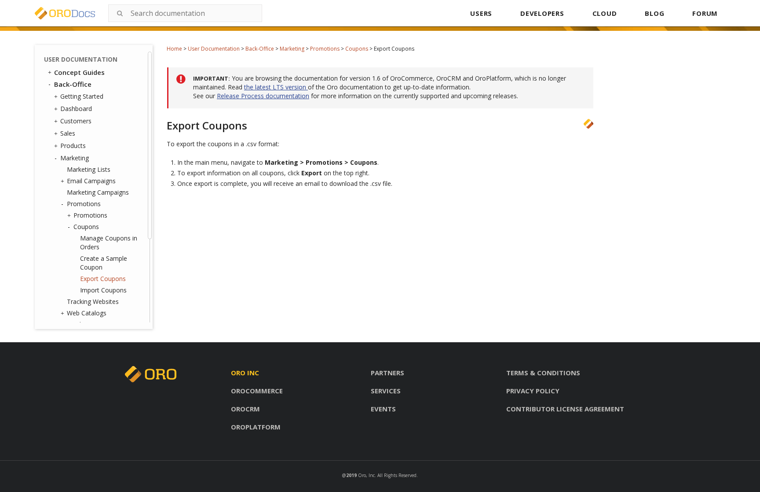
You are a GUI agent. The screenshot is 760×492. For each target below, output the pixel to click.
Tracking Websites (93, 301)
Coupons (356, 48)
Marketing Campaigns (98, 192)
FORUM (705, 13)
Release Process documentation (263, 96)
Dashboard (76, 108)
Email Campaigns (91, 181)
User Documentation (214, 48)
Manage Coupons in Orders (108, 242)
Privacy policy (532, 390)
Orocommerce (257, 390)
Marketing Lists (88, 169)
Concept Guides (79, 72)
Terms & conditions (543, 372)
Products (73, 145)
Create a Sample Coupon (103, 262)
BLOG (654, 13)
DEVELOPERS (542, 13)
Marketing (292, 48)
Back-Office (259, 48)
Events (383, 408)
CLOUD (604, 13)
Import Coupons (103, 290)
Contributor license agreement (565, 408)
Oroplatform (256, 426)
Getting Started (81, 96)
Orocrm (245, 408)
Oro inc (245, 372)
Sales (67, 133)
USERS (481, 13)
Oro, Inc (366, 475)
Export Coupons (103, 278)
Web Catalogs (86, 313)
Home (174, 48)
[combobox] (185, 13)
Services (386, 390)
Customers (75, 121)
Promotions (325, 48)
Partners (387, 372)
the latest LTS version (276, 87)
